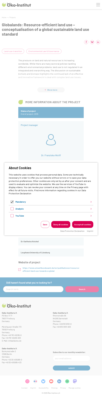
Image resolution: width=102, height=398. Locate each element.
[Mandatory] (12, 202)
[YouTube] (12, 216)
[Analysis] (12, 209)
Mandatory (20, 201)
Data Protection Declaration (72, 231)
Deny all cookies (60, 224)
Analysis (19, 208)
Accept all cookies (82, 224)
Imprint (90, 231)
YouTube (19, 215)
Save (45, 224)
